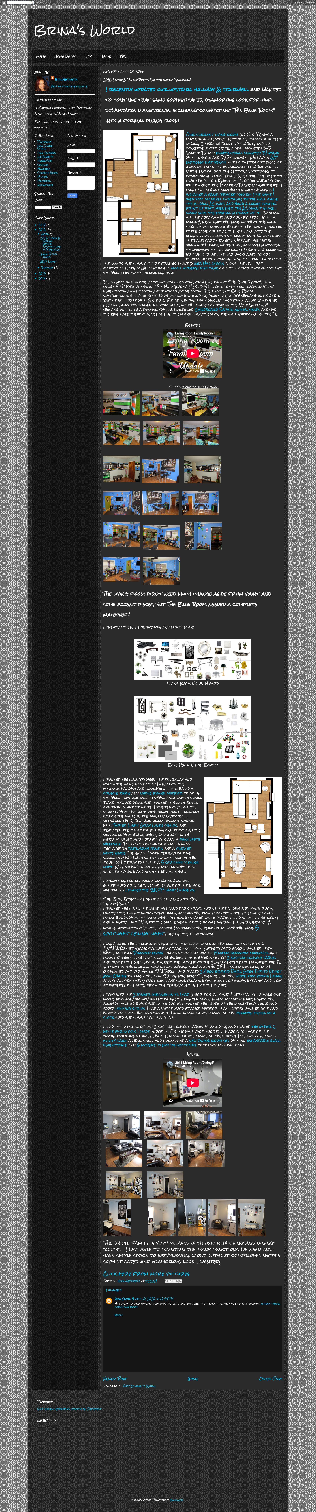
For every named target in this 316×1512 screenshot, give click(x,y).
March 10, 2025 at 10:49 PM (152, 1298)
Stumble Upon (47, 173)
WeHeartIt (45, 157)
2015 (42, 273)
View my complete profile (69, 86)
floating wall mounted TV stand (247, 153)
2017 (42, 225)
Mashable (43, 169)
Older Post (270, 1379)
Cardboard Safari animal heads (227, 309)
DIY (89, 56)
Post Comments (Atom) (139, 1386)
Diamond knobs (148, 953)
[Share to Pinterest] (180, 1281)
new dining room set (209, 1040)
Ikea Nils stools (209, 263)
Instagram (45, 185)
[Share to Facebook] (177, 1281)
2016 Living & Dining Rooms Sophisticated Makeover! (50, 243)
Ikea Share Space (45, 147)
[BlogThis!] (170, 1281)
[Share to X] (173, 1281)
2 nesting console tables (251, 957)
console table (116, 793)
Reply (118, 1315)
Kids (123, 56)
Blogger (176, 1500)
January (47, 267)
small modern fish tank (194, 268)
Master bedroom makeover (241, 953)
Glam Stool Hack (48, 255)
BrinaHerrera (66, 79)
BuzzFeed (44, 161)
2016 (42, 229)
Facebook (44, 181)
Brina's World (84, 30)
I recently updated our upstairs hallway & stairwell (177, 89)
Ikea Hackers (46, 152)
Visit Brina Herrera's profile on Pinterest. (69, 1409)
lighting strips (130, 1008)
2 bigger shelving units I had (160, 994)
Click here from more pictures (146, 1274)
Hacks (106, 56)
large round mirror (161, 793)
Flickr (42, 177)
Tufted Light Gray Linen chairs (145, 825)
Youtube (42, 165)
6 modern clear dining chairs (167, 1045)
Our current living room (212, 134)
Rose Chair (122, 1298)
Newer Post (115, 1379)
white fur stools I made (259, 976)
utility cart (115, 1040)
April (45, 234)
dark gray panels (145, 848)
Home (41, 56)
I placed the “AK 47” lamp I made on (159, 890)
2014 (42, 278)
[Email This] (166, 1281)
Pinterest (44, 142)
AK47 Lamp (48, 261)
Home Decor (65, 56)
